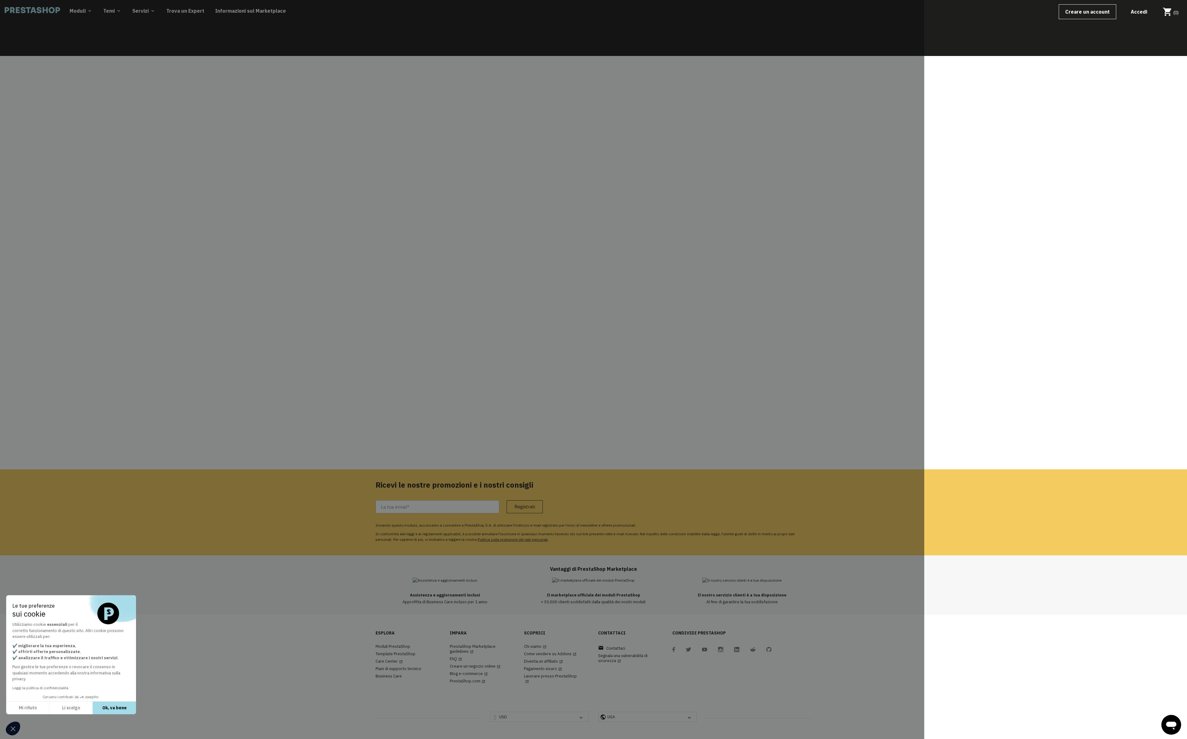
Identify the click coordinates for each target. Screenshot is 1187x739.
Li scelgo (71, 708)
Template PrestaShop (395, 653)
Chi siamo (535, 646)
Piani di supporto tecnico (398, 668)
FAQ (456, 658)
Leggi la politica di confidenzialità (40, 688)
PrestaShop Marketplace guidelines (473, 649)
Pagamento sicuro (543, 668)
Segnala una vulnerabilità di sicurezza (623, 658)
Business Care (389, 676)
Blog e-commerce (469, 673)
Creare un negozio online (475, 666)
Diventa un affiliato (543, 661)
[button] (13, 728)
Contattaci (611, 648)
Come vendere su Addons (550, 653)
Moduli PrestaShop (393, 646)
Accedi (1139, 12)
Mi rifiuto (28, 708)
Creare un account (1087, 12)
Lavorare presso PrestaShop (550, 678)
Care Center (389, 661)
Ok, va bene (114, 708)
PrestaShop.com (467, 681)
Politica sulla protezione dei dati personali (513, 539)
